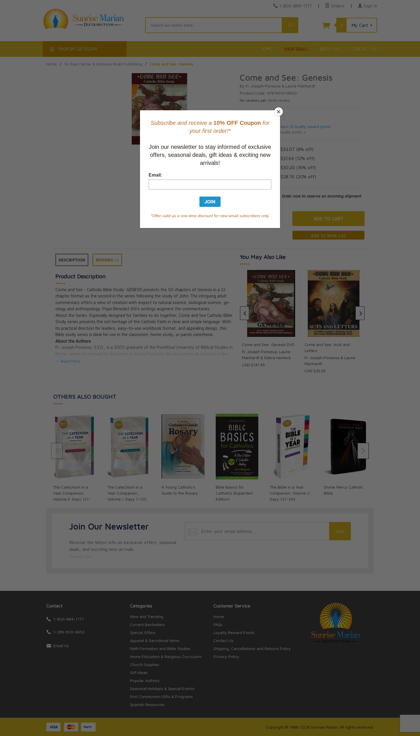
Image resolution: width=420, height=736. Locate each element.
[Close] (278, 111)
